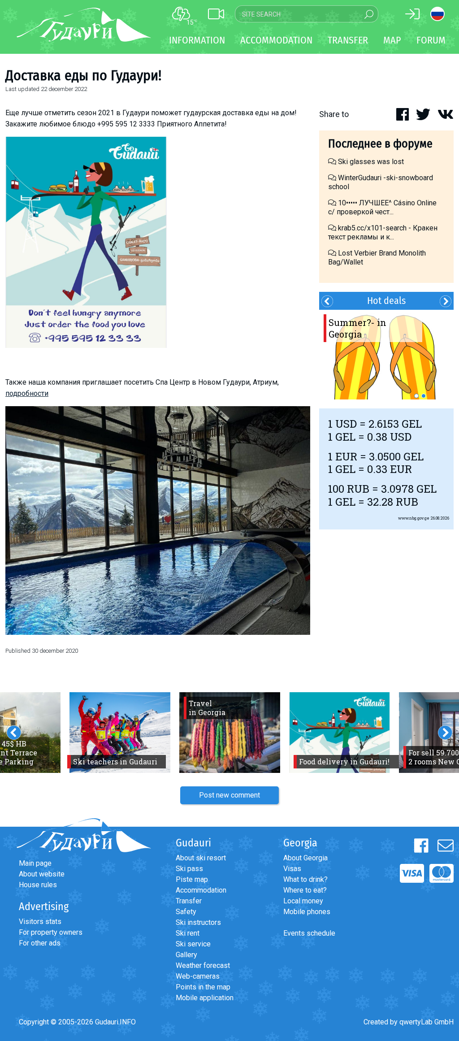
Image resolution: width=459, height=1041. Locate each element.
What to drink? (305, 879)
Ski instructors (198, 922)
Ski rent (187, 933)
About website (42, 874)
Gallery (186, 954)
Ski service (193, 944)
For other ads (40, 943)
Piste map (192, 879)
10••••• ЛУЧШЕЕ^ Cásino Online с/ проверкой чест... (382, 207)
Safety (186, 911)
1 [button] (416, 396)
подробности (26, 393)
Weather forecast (203, 965)
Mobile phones (306, 911)
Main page (35, 863)
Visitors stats (40, 921)
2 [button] (423, 396)
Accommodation (201, 890)
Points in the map (203, 987)
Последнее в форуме (380, 144)
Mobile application (205, 997)
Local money (303, 901)
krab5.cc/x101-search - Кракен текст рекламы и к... (382, 232)
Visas (292, 868)
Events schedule (309, 933)
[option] (386, 354)
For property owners (50, 932)
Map (392, 40)
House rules (38, 885)
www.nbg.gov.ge (413, 518)
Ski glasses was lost (370, 161)
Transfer (189, 901)
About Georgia (305, 858)
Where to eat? (305, 890)
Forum (431, 40)
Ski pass (189, 868)
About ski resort (201, 858)
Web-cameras (198, 976)
